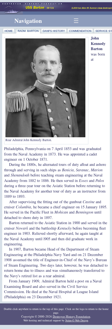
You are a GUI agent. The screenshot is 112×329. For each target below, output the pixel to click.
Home (9, 30)
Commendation (80, 30)
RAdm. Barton (28, 30)
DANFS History (54, 30)
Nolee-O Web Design (76, 320)
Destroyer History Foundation (71, 316)
